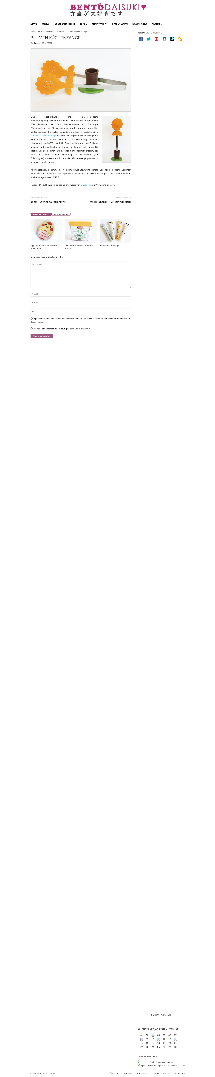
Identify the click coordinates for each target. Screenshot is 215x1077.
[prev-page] (125, 214)
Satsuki (37, 43)
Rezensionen (120, 24)
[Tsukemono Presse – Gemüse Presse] (81, 231)
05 (164, 1035)
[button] (183, 24)
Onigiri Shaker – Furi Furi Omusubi (110, 201)
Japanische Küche (64, 24)
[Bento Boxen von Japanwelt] (161, 1062)
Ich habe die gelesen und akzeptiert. (62, 329)
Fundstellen (100, 24)
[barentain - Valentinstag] (175, 1039)
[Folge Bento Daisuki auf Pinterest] (157, 39)
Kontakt (155, 1073)
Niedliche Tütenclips (109, 245)
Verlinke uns (179, 1073)
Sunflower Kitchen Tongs (43, 135)
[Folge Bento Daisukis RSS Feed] (181, 39)
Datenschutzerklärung (56, 329)
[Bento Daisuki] (107, 10)
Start (33, 31)
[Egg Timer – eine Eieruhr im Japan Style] (46, 231)
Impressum (142, 1073)
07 (175, 1035)
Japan (83, 24)
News (33, 24)
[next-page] (129, 214)
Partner (166, 1073)
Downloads (139, 24)
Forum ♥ (157, 24)
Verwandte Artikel (41, 214)
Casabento (86, 185)
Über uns (114, 1073)
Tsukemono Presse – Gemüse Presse (79, 247)
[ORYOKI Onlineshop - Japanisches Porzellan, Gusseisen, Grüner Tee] (161, 1065)
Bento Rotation (161, 1015)
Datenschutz (128, 1073)
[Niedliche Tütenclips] (115, 231)
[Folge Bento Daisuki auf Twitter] (149, 39)
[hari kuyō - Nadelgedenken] (142, 1039)
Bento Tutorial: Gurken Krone (48, 201)
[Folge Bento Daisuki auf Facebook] (141, 39)
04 (158, 1035)
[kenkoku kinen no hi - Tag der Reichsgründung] (158, 1039)
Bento (45, 24)
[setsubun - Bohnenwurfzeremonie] (153, 1035)
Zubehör (60, 31)
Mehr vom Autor (61, 214)
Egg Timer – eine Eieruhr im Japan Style (44, 247)
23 (147, 1047)
